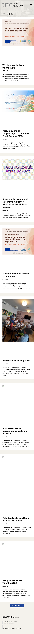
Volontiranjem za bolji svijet (16, 360)
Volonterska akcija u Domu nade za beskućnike (15, 519)
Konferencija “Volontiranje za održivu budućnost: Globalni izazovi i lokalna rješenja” (15, 203)
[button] (31, 5)
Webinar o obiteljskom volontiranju (13, 66)
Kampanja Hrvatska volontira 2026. (12, 581)
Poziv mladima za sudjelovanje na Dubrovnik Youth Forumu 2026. (15, 133)
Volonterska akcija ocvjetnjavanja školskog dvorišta (14, 431)
